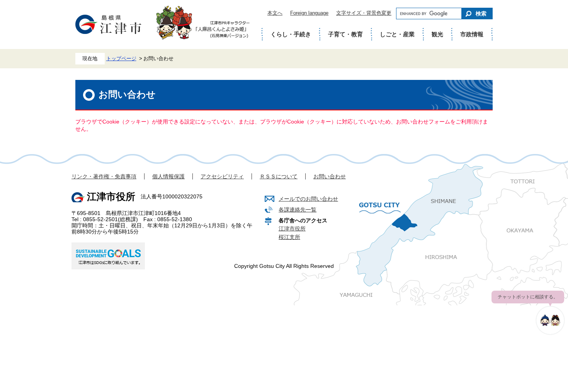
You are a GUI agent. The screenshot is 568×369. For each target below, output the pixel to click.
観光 (437, 34)
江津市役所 (292, 228)
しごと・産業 (397, 34)
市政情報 (471, 34)
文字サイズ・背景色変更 (363, 13)
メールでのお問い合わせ (308, 199)
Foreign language (309, 13)
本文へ (274, 13)
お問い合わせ (329, 176)
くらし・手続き (290, 34)
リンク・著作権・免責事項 (103, 176)
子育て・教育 (345, 34)
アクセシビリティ (222, 176)
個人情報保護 (168, 176)
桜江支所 (289, 237)
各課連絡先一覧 (297, 210)
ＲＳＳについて (279, 176)
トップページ (121, 58)
